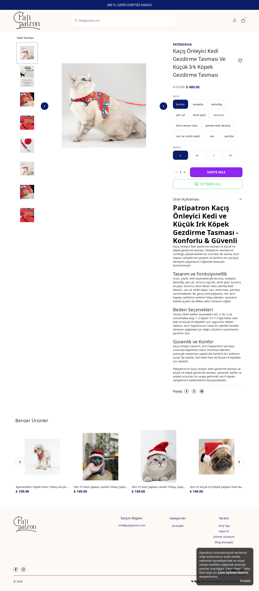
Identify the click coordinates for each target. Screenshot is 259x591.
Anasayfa (178, 526)
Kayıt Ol (224, 531)
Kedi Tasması (25, 38)
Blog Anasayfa (224, 542)
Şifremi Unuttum (224, 537)
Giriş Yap (224, 526)
